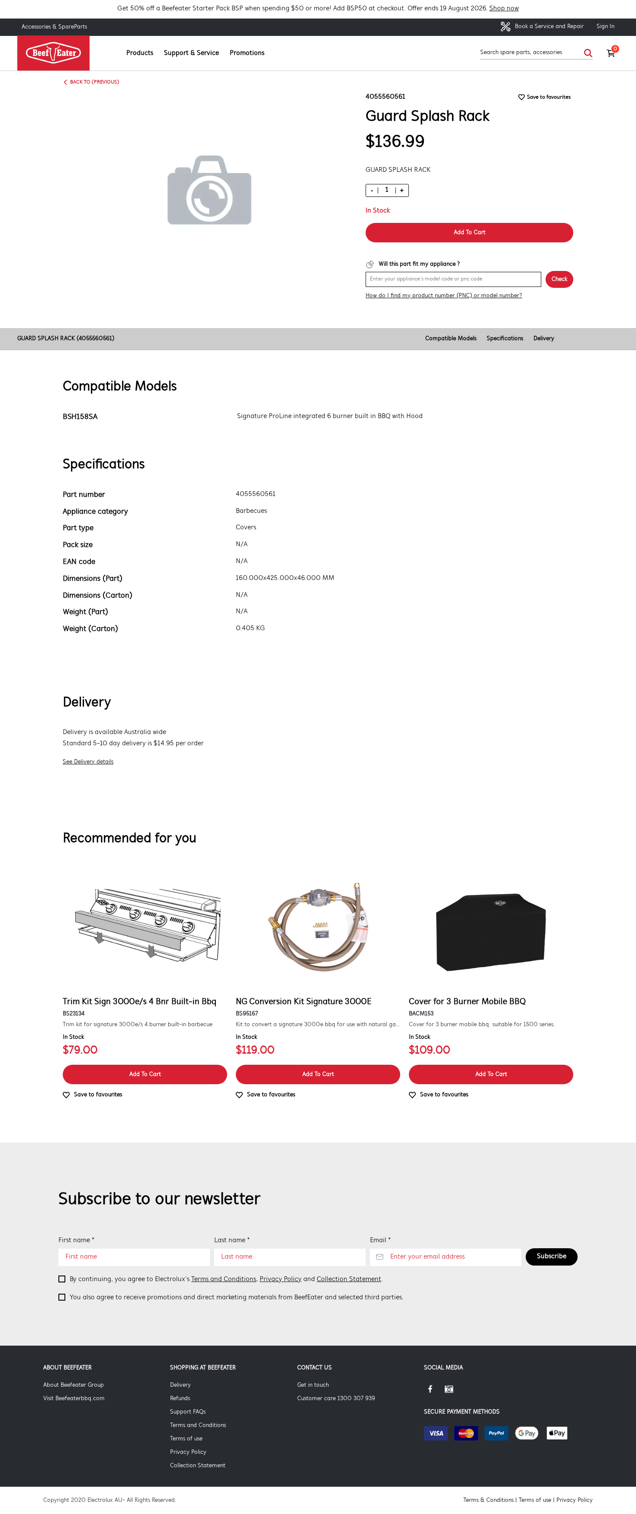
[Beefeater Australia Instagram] (455, 1392)
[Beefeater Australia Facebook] (434, 1392)
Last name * (232, 1240)
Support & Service (191, 53)
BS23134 (73, 1014)
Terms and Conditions (223, 1279)
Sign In (605, 26)
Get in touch (313, 1385)
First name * (76, 1240)
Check (559, 279)
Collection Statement (349, 1279)
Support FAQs (188, 1412)
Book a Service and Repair (548, 26)
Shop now (504, 8)
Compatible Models (450, 338)
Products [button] (139, 53)
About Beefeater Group (73, 1385)
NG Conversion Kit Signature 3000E (304, 1002)
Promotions (247, 53)
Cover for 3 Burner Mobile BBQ (467, 1002)
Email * (380, 1240)
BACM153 (421, 1014)
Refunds (180, 1398)
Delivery (543, 338)
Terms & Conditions (488, 1500)
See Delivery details (88, 762)
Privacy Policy (281, 1279)
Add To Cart (469, 232)
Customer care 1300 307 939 (336, 1398)
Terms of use (186, 1439)
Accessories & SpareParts (54, 27)
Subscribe (551, 1256)
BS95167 (247, 1014)
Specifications (505, 338)
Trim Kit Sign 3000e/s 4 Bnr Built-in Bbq (139, 1002)
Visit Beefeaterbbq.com (74, 1398)
